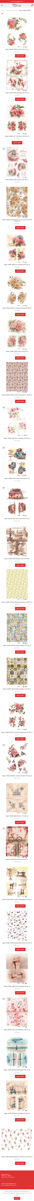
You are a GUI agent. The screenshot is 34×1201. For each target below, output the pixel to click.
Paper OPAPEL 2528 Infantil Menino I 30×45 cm (17, 1070)
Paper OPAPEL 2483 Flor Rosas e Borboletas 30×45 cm (17, 732)
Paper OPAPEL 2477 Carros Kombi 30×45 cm (17, 518)
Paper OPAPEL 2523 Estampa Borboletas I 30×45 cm (17, 943)
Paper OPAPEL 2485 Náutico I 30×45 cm (17, 816)
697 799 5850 (10, 1177)
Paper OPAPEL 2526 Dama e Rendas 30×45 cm (17, 986)
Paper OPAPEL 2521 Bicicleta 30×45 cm (17, 859)
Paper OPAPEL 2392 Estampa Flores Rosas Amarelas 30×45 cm (17, 220)
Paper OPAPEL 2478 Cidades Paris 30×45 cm (17, 558)
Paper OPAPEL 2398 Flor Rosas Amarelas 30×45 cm (17, 308)
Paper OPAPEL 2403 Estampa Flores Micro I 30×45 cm (17, 395)
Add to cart (20, 56)
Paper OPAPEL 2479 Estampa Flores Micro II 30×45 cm (17, 602)
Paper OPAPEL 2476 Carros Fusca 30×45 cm (17, 478)
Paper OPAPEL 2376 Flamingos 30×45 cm (17, 93)
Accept (17, 1198)
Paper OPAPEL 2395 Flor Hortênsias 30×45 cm (17, 264)
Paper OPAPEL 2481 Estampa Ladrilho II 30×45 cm (17, 689)
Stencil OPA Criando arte (11, 10)
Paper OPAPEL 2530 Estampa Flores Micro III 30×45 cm (17, 1156)
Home (2, 10)
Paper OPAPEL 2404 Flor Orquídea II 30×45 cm (17, 438)
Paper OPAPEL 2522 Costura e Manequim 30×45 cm (17, 899)
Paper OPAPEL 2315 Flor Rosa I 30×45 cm (17, 49)
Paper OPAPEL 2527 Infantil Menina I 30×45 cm (17, 1029)
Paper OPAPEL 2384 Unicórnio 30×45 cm (17, 179)
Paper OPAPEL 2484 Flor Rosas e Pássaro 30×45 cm (17, 776)
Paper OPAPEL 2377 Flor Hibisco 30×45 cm (17, 136)
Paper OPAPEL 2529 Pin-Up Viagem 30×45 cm (17, 1113)
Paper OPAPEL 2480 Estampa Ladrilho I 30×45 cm (17, 645)
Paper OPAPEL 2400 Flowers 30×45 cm (17, 351)
